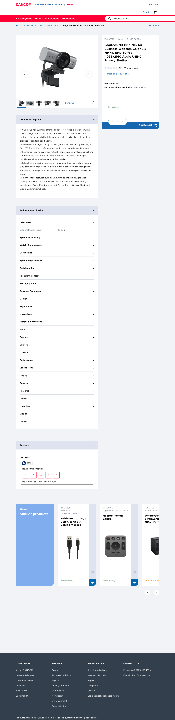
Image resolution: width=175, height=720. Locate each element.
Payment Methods (97, 675)
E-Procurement (59, 701)
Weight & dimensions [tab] (31, 245)
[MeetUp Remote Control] (116, 549)
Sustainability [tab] (27, 268)
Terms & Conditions (61, 675)
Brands (38, 18)
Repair (91, 680)
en (150, 4)
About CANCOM (24, 670)
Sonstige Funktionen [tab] (31, 291)
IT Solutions (52, 18)
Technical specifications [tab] (32, 210)
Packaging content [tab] (29, 275)
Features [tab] (24, 337)
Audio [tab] (23, 329)
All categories (24, 18)
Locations (21, 685)
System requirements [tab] (31, 260)
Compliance (58, 690)
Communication (32, 25)
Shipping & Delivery (97, 670)
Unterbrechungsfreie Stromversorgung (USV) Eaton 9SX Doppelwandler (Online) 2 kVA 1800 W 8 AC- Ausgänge (158, 519)
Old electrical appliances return (103, 695)
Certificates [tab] (26, 252)
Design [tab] (23, 298)
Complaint (93, 685)
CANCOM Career (24, 680)
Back (156, 25)
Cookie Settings (60, 706)
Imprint (55, 680)
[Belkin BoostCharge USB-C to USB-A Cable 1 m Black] (73, 549)
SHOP (70, 4)
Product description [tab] (30, 119)
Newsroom (21, 690)
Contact (56, 670)
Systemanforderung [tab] (30, 237)
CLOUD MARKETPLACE (49, 4)
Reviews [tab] (24, 445)
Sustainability (22, 695)
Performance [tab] (26, 360)
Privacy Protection (61, 685)
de (157, 4)
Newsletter (57, 695)
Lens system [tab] (26, 367)
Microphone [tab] (26, 314)
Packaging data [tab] (28, 283)
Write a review (131, 68)
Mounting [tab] (25, 406)
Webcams (52, 25)
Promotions (68, 18)
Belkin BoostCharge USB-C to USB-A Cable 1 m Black (73, 521)
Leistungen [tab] (25, 222)
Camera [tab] (24, 344)
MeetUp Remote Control (113, 517)
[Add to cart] (93, 572)
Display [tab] (24, 375)
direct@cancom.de (140, 675)
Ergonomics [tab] (26, 306)
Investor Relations (25, 675)
